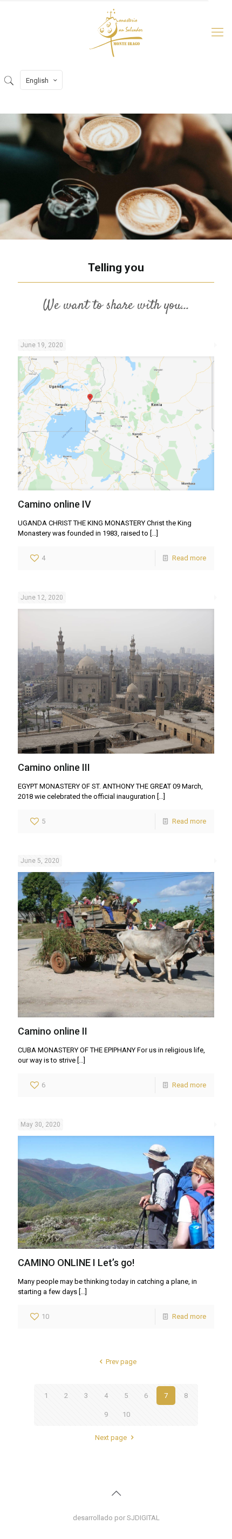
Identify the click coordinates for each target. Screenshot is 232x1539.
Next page (111, 1437)
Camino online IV (54, 504)
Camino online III (54, 767)
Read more (189, 558)
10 (126, 1414)
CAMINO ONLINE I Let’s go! (76, 1262)
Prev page (121, 1362)
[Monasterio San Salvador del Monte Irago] (116, 32)
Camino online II (52, 1031)
